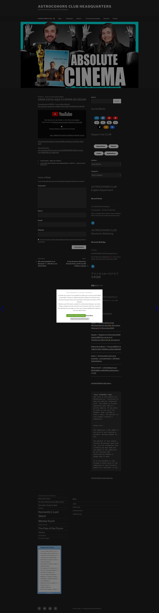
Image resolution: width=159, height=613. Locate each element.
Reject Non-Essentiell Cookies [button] (79, 319)
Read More (89, 315)
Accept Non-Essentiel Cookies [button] (76, 315)
